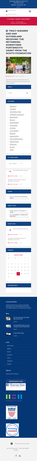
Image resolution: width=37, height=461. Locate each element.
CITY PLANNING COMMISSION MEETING (19, 215)
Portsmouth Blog (19, 22)
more (15, 321)
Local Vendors (14, 131)
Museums (12, 133)
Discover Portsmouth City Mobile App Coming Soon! (21, 318)
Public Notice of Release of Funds (18, 211)
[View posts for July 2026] (8, 255)
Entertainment (14, 123)
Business (9, 352)
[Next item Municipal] (24, 65)
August (18, 255)
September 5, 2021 (11, 76)
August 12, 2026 (13, 184)
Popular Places (14, 142)
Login (18, 6)
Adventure (13, 106)
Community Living (15, 112)
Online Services (10, 346)
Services (12, 147)
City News (13, 109)
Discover (12, 120)
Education (9, 364)
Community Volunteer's (17, 114)
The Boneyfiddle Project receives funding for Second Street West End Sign (21, 326)
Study (11, 150)
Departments (14, 117)
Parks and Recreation (16, 139)
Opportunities (14, 136)
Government (13, 125)
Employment (9, 361)
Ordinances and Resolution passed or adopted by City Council (17, 180)
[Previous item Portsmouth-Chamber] (12, 65)
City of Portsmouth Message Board (18, 197)
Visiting (8, 358)
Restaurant (13, 144)
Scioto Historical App (18, 333)
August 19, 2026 (13, 175)
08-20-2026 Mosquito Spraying (20, 170)
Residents (9, 349)
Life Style (13, 128)
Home (12, 22)
